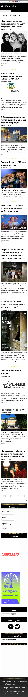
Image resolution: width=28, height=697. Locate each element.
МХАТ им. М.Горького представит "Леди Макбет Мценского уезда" (13, 304)
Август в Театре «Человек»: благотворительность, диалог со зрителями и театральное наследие (14, 253)
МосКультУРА (8, 6)
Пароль (3, 517)
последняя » (17, 497)
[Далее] (3, 65)
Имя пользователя (7, 511)
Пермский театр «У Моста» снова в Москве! (13, 163)
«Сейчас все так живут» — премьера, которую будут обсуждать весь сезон (13, 23)
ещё (26, 500)
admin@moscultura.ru (15, 691)
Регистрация (5, 523)
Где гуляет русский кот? (12, 409)
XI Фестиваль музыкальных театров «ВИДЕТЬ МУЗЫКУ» (11, 76)
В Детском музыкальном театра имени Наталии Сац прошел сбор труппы (13, 120)
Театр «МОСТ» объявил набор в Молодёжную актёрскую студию (12, 208)
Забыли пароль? (6, 525)
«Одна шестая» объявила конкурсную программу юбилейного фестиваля (13, 453)
